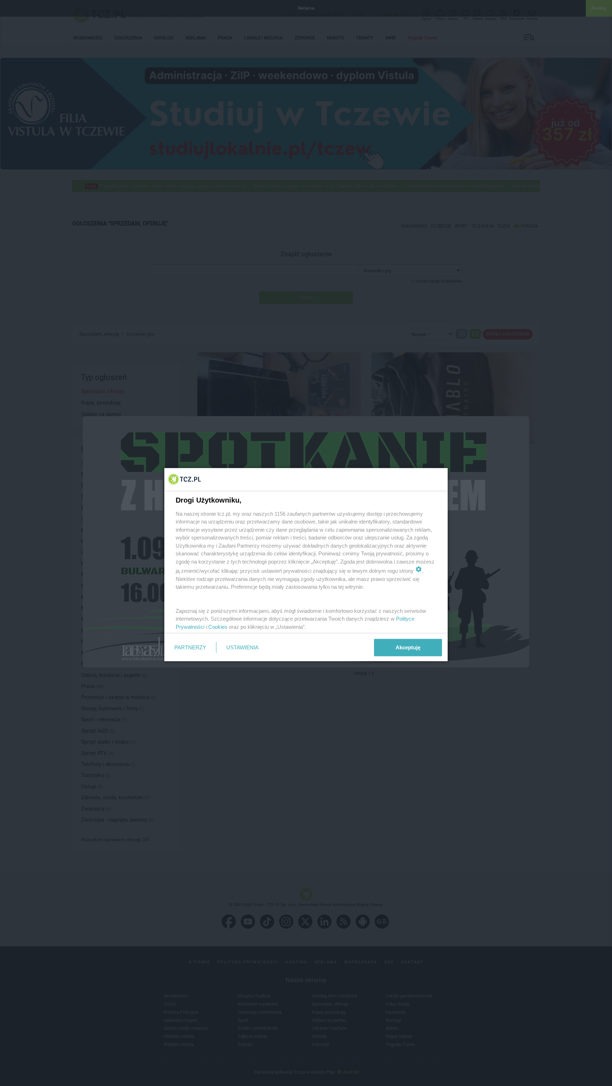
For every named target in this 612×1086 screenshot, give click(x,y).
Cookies (217, 626)
